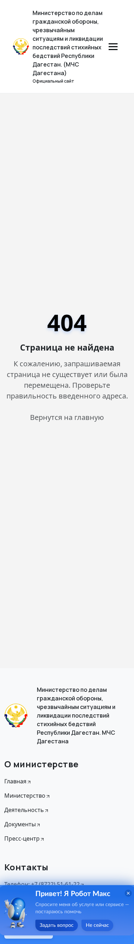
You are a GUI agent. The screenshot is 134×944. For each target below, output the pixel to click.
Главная (15, 781)
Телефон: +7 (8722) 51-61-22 (42, 884)
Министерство (24, 795)
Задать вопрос (57, 925)
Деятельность (24, 810)
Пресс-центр (22, 838)
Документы (20, 824)
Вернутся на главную (67, 417)
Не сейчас (97, 925)
